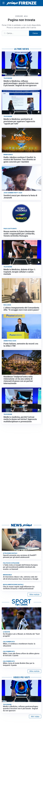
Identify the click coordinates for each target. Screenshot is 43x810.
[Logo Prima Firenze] (21, 3)
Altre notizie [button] (34, 594)
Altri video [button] (35, 716)
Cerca (35, 33)
